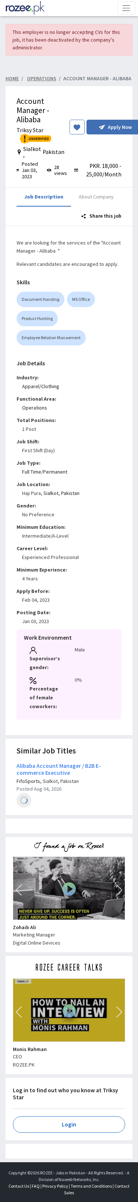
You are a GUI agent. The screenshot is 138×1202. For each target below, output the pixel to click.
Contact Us (18, 1186)
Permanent (55, 471)
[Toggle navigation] (126, 7)
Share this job (104, 215)
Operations (34, 407)
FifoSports (28, 781)
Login (69, 1124)
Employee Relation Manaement (51, 337)
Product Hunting (37, 318)
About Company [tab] (96, 196)
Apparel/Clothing (40, 386)
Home (12, 78)
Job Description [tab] (43, 196)
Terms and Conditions (91, 1186)
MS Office (81, 299)
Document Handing (40, 299)
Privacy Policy (55, 1186)
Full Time (31, 471)
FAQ (36, 1186)
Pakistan (70, 493)
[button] (19, 890)
